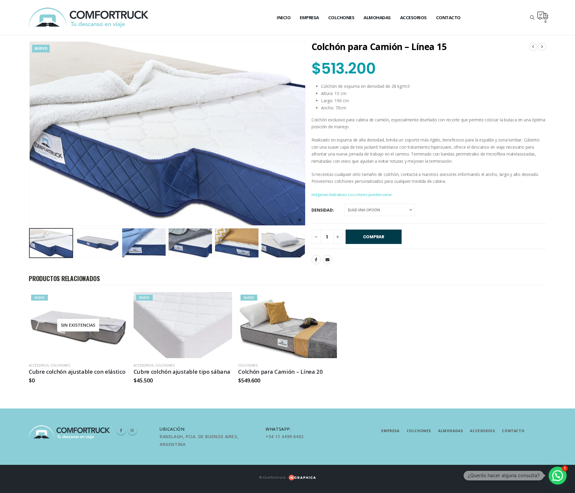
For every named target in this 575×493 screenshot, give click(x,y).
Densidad (322, 210)
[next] (542, 47)
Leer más (117, 302)
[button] (532, 17)
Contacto (448, 17)
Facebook (316, 259)
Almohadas (377, 17)
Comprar (374, 237)
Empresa (309, 17)
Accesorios (413, 17)
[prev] (533, 47)
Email (327, 259)
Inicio (283, 17)
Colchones (341, 17)
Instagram (132, 430)
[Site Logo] (89, 17)
